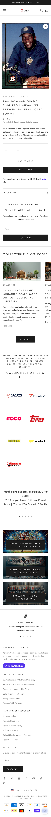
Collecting (9, 285)
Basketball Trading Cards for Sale (25, 597)
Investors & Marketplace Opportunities (19, 684)
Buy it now (25, 169)
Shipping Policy (9, 716)
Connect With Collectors (13, 703)
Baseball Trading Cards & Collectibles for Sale (25, 545)
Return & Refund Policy (12, 725)
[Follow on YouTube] (33, 778)
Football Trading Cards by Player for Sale (25, 571)
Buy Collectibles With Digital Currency (19, 679)
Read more (7, 325)
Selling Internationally (11, 698)
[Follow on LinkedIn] (4, 782)
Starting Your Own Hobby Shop (16, 689)
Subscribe (25, 237)
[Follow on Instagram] (19, 778)
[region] (25, 623)
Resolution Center (10, 739)
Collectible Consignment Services (17, 735)
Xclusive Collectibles (15, 96)
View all (25, 339)
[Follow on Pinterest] (26, 778)
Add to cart (25, 161)
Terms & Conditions (11, 721)
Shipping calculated (21, 122)
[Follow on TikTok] (41, 778)
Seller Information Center (13, 693)
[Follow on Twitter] (11, 778)
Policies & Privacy (10, 730)
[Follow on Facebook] (4, 778)
